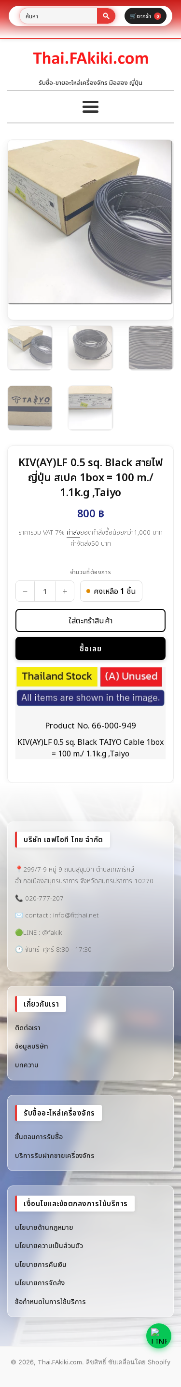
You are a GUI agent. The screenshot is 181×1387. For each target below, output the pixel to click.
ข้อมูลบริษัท (31, 1045)
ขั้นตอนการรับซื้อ (39, 1136)
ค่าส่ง (73, 532)
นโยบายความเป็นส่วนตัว (49, 1245)
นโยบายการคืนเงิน (41, 1264)
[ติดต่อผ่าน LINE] (158, 1335)
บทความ (27, 1064)
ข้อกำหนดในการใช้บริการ (50, 1301)
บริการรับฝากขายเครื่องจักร (55, 1155)
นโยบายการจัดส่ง (40, 1282)
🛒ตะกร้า (144, 15)
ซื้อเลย (91, 648)
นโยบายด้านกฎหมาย (44, 1227)
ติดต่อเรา (28, 1027)
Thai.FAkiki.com (60, 1362)
